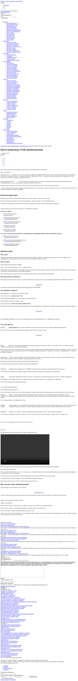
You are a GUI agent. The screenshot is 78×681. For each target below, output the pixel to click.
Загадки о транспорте (12, 76)
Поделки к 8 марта (11, 49)
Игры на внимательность (13, 31)
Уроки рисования (11, 80)
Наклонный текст (13, 562)
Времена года (10, 63)
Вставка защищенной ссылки (38, 563)
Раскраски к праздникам (13, 84)
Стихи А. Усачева (11, 108)
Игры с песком (10, 38)
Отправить (3, 587)
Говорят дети (10, 140)
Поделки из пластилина (13, 43)
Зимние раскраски (11, 97)
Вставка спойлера (42, 564)
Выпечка (9, 125)
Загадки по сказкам (12, 75)
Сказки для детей (11, 109)
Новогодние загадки (12, 64)
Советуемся (7, 129)
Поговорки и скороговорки (14, 30)
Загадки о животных (12, 65)
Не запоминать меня (7, 678)
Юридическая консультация (14, 136)
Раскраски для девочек (13, 88)
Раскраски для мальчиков (13, 87)
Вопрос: (3, 578)
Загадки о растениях (12, 67)
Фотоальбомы (10, 142)
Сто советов (10, 138)
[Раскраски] (16, 11)
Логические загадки (12, 78)
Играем (6, 22)
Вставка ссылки (25, 563)
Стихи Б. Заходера (11, 106)
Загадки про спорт (11, 72)
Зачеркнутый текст (35, 562)
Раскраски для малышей (13, 90)
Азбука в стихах (11, 103)
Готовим (6, 118)
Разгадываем (7, 61)
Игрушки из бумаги (6, 547)
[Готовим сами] (13, 11)
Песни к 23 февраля (12, 116)
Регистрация (12, 679)
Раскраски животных (12, 93)
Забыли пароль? (5, 679)
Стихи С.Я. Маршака (12, 105)
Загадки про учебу (11, 68)
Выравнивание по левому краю (50, 562)
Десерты (9, 123)
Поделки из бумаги (12, 42)
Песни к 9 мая (10, 117)
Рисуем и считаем (11, 83)
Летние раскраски (11, 95)
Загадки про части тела (13, 73)
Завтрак (9, 127)
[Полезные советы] (15, 11)
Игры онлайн (10, 39)
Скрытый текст (58, 563)
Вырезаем (6, 53)
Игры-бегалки (10, 35)
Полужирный (4, 562)
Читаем (5, 99)
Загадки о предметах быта (13, 71)
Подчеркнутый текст (24, 562)
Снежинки (9, 56)
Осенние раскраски (12, 98)
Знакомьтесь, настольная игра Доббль (10, 552)
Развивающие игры (12, 26)
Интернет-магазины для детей (14, 143)
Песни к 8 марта (11, 114)
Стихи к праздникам (12, 101)
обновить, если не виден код (8, 586)
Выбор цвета (49, 563)
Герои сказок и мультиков (13, 86)
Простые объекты (11, 54)
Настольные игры (11, 27)
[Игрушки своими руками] (12, 11)
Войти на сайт (33, 676)
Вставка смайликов (14, 563)
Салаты (9, 121)
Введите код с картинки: (7, 583)
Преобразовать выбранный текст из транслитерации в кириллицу (19, 564)
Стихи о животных (12, 102)
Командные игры (23, 553)
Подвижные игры (13, 553)
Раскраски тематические (13, 91)
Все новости (4, 526)
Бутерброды (10, 120)
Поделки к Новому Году (13, 50)
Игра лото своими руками (7, 525)
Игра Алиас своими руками (8, 532)
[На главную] (5, 12)
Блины (8, 124)
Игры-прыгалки (11, 34)
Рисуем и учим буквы (12, 82)
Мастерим (6, 41)
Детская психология (12, 131)
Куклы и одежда (11, 58)
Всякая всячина (11, 139)
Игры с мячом (10, 33)
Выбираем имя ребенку (13, 135)
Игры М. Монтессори (12, 24)
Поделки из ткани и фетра (13, 52)
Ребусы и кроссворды (12, 28)
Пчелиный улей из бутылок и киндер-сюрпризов (13, 538)
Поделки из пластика (12, 45)
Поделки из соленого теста (14, 46)
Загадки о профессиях (12, 69)
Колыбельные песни (12, 112)
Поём (5, 110)
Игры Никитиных (11, 23)
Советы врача (10, 133)
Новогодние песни (12, 113)
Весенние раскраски (12, 94)
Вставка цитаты (67, 563)
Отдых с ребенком (11, 132)
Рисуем (5, 79)
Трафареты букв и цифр (13, 60)
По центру (62, 562)
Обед (8, 128)
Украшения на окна (12, 57)
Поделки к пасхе (11, 48)
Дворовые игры (11, 37)
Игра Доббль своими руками (8, 545)
